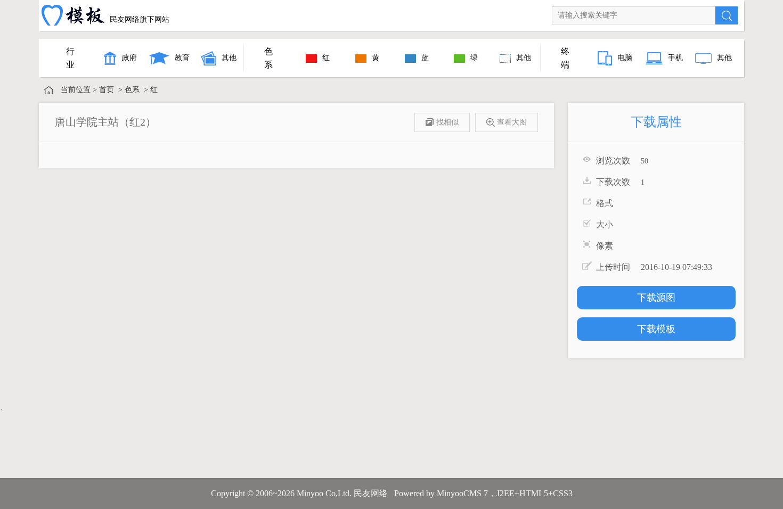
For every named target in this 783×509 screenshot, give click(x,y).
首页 (106, 90)
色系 (132, 90)
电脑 (624, 58)
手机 (675, 58)
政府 (129, 58)
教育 (182, 58)
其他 (229, 58)
